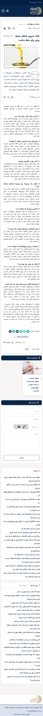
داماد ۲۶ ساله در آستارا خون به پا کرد (28, 592)
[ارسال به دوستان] (14, 28)
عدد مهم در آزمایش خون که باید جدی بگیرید (25, 603)
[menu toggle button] (7, 11)
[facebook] (10, 331)
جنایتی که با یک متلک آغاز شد (30, 529)
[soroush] (13, 331)
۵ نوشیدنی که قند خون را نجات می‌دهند (27, 621)
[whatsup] (20, 331)
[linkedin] (17, 331)
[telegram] (28, 331)
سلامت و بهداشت (33, 24)
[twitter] (24, 331)
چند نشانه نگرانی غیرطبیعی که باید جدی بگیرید (24, 532)
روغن (27, 349)
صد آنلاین (29, 106)
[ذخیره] (9, 28)
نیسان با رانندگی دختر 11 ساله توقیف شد (27, 555)
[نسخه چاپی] (5, 28)
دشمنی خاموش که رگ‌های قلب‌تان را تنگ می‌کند (24, 643)
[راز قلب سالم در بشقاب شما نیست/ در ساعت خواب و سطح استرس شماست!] (32, 368)
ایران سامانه (17, 714)
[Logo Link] (36, 11)
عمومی (21, 24)
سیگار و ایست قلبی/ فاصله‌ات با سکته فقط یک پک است (22, 536)
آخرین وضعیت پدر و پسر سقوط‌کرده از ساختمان (24, 640)
